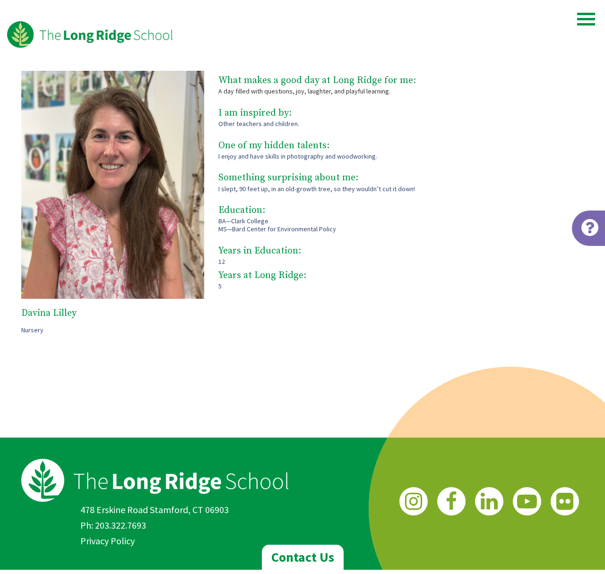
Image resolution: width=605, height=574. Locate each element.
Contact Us (302, 557)
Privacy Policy (107, 541)
